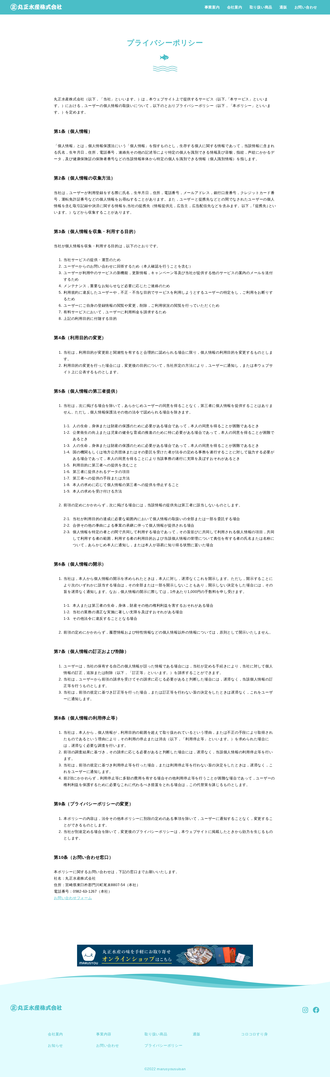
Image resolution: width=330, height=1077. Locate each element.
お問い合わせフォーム (73, 898)
